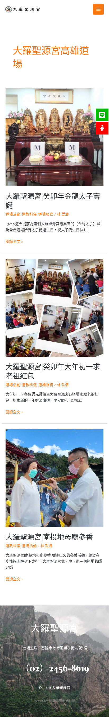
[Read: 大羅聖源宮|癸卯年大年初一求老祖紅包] (54, 307)
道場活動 (13, 214)
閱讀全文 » (14, 241)
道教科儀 (29, 214)
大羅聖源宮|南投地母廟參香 (49, 536)
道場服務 (45, 214)
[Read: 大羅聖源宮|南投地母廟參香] (54, 478)
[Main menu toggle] (98, 9)
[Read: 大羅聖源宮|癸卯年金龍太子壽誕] (54, 137)
